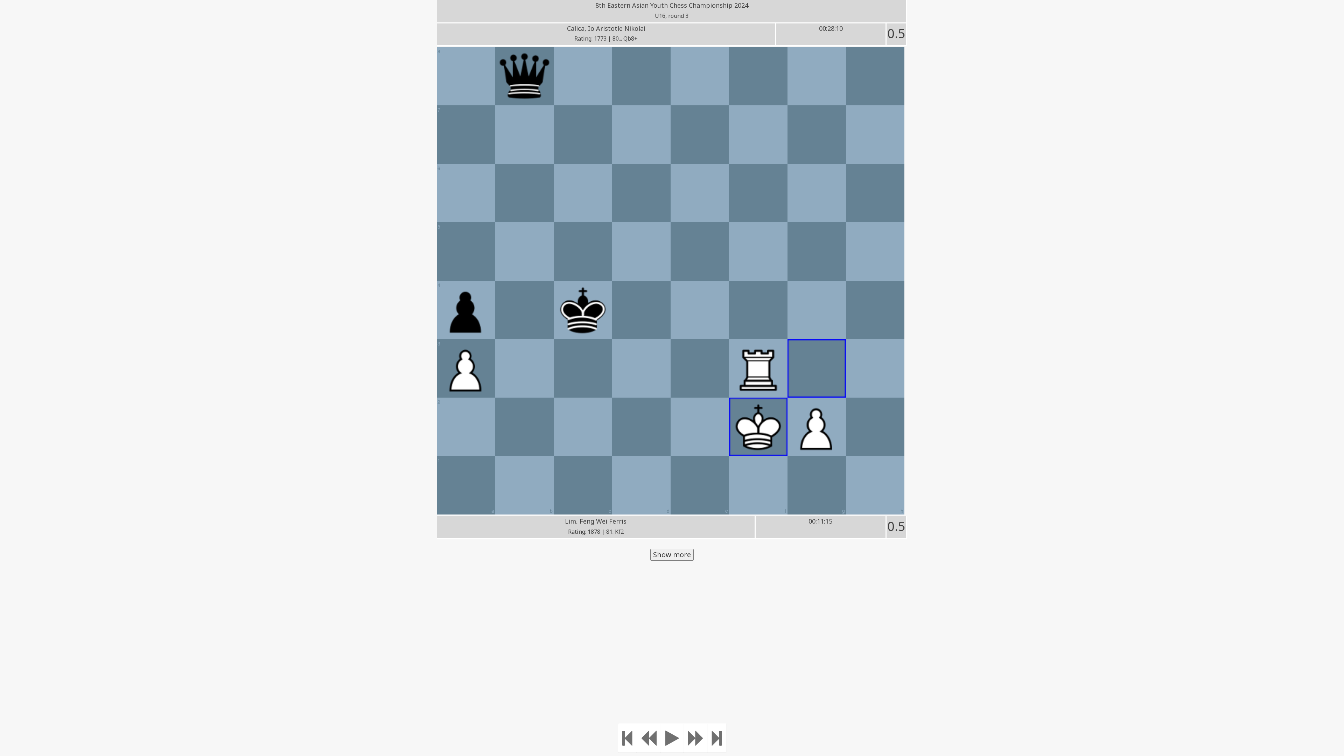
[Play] (672, 737)
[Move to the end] (717, 737)
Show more (672, 554)
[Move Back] (648, 737)
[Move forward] (696, 737)
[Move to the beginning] (627, 737)
